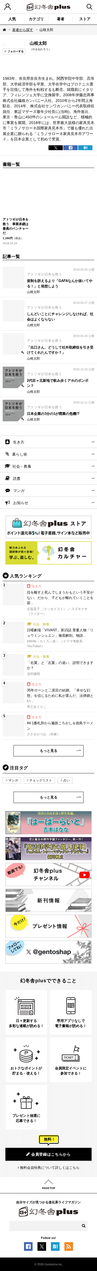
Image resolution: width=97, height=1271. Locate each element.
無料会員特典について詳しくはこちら (49, 1168)
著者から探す (22, 30)
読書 (16, 478)
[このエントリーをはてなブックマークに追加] (55, 1248)
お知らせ (20, 503)
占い (66, 780)
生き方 (18, 442)
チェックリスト (40, 780)
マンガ (19, 490)
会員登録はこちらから (51, 1154)
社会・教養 (21, 466)
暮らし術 (19, 454)
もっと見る (48, 751)
